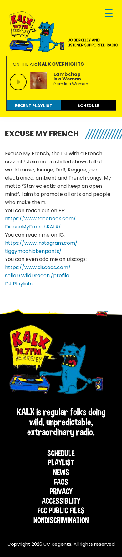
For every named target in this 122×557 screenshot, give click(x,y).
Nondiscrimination (61, 520)
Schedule (61, 453)
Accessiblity (61, 501)
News (61, 472)
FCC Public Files (61, 510)
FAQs (61, 482)
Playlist (61, 462)
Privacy (61, 491)
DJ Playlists (19, 283)
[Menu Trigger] (108, 13)
